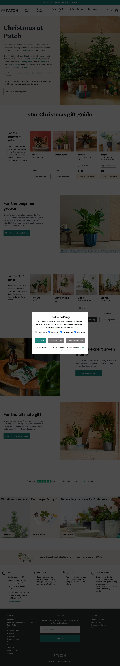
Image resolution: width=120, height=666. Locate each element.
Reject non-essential (75, 340)
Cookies (81, 347)
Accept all (40, 340)
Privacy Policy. (61, 350)
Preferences (68, 332)
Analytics (54, 332)
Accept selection (56, 340)
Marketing (81, 332)
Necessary (42, 332)
